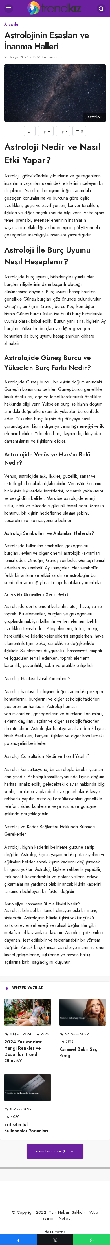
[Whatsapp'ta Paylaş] (91, 1239)
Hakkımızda (55, 1231)
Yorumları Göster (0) (52, 1151)
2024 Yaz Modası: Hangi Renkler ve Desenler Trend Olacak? (23, 1051)
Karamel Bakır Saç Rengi (78, 1052)
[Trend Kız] (55, 8)
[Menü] (8, 8)
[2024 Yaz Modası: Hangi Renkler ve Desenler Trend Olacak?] (27, 1012)
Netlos (64, 1218)
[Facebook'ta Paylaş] (18, 1239)
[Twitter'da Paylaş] (55, 1239)
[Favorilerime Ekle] (30, 131)
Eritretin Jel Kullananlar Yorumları (26, 1127)
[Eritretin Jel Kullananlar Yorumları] (27, 1087)
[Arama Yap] (101, 8)
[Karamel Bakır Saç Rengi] (82, 1012)
